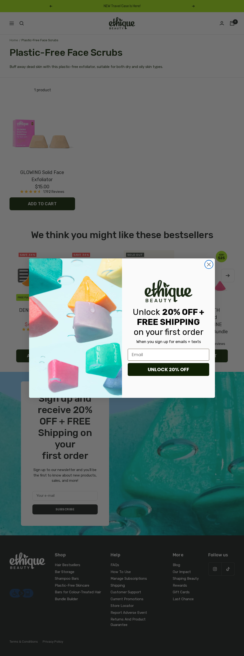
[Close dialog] (209, 264)
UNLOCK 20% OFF (168, 369)
